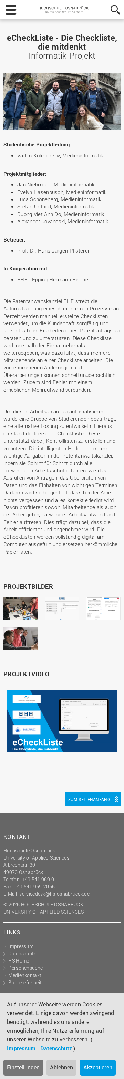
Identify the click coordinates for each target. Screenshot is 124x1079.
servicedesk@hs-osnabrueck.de (54, 894)
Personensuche (25, 968)
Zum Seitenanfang (89, 799)
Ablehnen (61, 1067)
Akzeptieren (97, 1067)
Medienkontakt (24, 975)
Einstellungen (23, 1067)
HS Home (18, 960)
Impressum (21, 1048)
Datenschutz (56, 1048)
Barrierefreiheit (24, 982)
